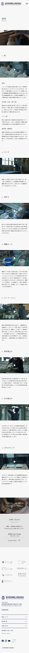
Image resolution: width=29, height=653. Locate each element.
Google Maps (5, 609)
